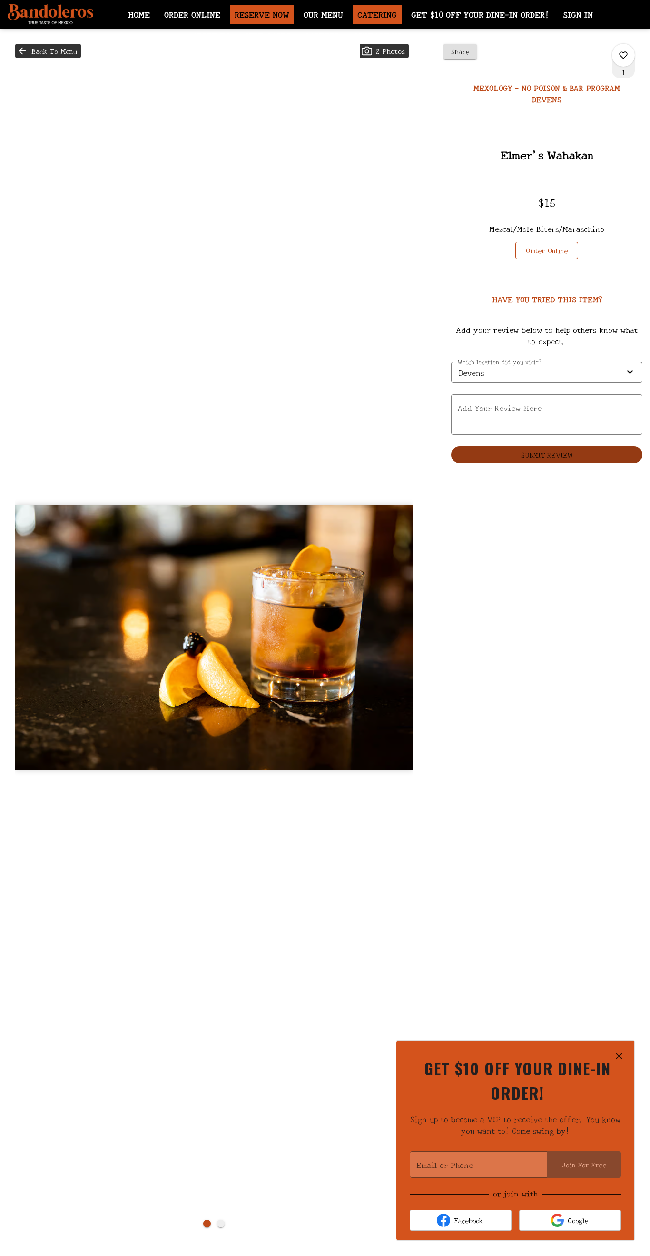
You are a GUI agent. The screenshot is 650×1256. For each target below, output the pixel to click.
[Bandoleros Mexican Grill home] (50, 14)
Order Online (192, 14)
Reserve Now (262, 14)
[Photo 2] (221, 1223)
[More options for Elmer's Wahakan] (623, 55)
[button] (48, 51)
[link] (546, 250)
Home (139, 14)
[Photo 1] (207, 1223)
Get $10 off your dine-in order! (480, 14)
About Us (211, 35)
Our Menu (323, 14)
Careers (322, 35)
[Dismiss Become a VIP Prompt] (619, 1056)
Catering (377, 14)
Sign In (578, 14)
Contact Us (377, 35)
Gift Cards (267, 35)
